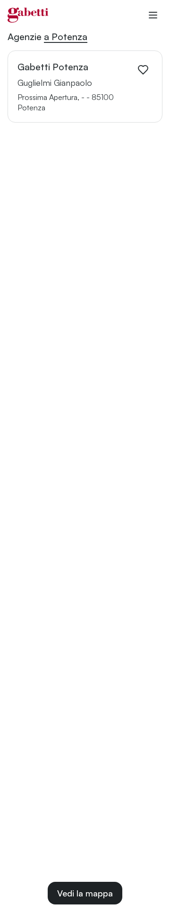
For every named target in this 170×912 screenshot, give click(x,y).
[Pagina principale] (28, 15)
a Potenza (65, 36)
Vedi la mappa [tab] (85, 893)
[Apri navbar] (153, 15)
